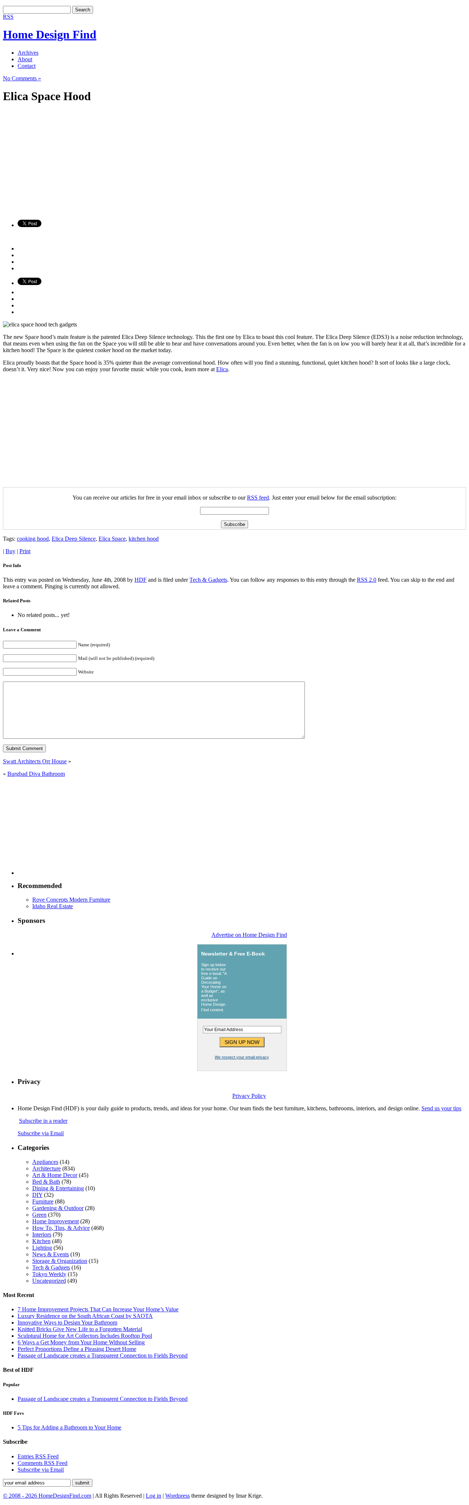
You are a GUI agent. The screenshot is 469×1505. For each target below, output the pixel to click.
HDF (140, 580)
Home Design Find (49, 34)
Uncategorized (49, 1281)
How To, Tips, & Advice (61, 1228)
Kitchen (41, 1241)
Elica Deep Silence (74, 539)
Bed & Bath (46, 1182)
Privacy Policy (249, 1096)
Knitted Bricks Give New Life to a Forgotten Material (80, 1329)
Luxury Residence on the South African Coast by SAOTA (85, 1316)
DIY (37, 1195)
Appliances (45, 1162)
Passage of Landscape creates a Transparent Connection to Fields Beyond (103, 1355)
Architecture (46, 1168)
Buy (10, 551)
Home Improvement (55, 1221)
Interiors (41, 1234)
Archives (28, 53)
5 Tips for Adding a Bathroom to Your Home (69, 1427)
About (25, 59)
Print (24, 551)
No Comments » (22, 78)
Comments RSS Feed (42, 1463)
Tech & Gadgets (208, 580)
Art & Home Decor (54, 1175)
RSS (8, 17)
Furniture (42, 1201)
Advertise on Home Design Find (249, 935)
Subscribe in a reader (43, 1121)
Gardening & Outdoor (58, 1208)
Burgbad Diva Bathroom (36, 774)
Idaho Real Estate (52, 906)
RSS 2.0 (366, 580)
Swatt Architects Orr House (35, 761)
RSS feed (258, 497)
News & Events (50, 1254)
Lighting (42, 1248)
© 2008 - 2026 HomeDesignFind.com (47, 1496)
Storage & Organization (59, 1261)
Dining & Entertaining (58, 1188)
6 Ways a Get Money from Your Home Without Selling (81, 1342)
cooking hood (33, 539)
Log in (153, 1496)
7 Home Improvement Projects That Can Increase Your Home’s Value (98, 1309)
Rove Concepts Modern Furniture (71, 899)
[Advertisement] (223, 162)
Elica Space (112, 539)
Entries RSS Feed (38, 1456)
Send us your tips (441, 1108)
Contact (27, 66)
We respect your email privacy (242, 1057)
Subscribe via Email (41, 1133)
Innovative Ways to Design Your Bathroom (67, 1322)
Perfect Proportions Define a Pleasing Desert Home (77, 1349)
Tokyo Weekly (49, 1274)
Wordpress (177, 1496)
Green (39, 1215)
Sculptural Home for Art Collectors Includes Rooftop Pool (85, 1336)
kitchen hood (144, 539)
